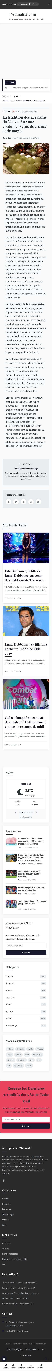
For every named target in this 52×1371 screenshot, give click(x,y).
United (29, 1066)
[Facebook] (48, 4)
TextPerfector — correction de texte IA (19, 1282)
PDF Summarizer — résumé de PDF (17, 1303)
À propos (6, 1243)
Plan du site (26, 1355)
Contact (6, 1248)
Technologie (25, 1025)
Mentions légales (10, 1253)
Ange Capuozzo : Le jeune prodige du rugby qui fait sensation (29, 874)
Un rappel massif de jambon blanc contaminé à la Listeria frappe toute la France (30, 841)
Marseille (10, 1060)
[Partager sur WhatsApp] (31, 501)
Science (25, 1011)
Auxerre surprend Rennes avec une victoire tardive (31, 888)
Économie (25, 983)
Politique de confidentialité (14, 1259)
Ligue (31, 1060)
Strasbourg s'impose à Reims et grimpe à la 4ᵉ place (32, 902)
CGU (4, 1264)
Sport (20, 880)
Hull (38, 1060)
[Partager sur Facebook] (8, 501)
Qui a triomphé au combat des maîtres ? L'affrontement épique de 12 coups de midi (25, 722)
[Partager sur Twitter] (16, 501)
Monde (25, 990)
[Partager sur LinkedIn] (23, 501)
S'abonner (26, 952)
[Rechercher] (46, 1358)
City (8, 1066)
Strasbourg (21, 1060)
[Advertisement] (26, 50)
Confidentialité (32, 1349)
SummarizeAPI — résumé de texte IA (18, 1288)
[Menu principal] (4, 1358)
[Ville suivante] (34, 4)
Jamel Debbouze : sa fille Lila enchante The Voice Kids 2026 (26, 648)
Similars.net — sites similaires (15, 1298)
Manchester (18, 1066)
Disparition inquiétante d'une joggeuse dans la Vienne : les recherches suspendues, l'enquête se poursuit (31, 859)
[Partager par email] (38, 501)
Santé (20, 847)
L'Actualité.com (22, 14)
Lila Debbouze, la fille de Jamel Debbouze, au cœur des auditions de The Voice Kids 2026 (24, 575)
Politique (21, 864)
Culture (6, 111)
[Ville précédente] (18, 4)
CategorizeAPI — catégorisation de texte (20, 1293)
